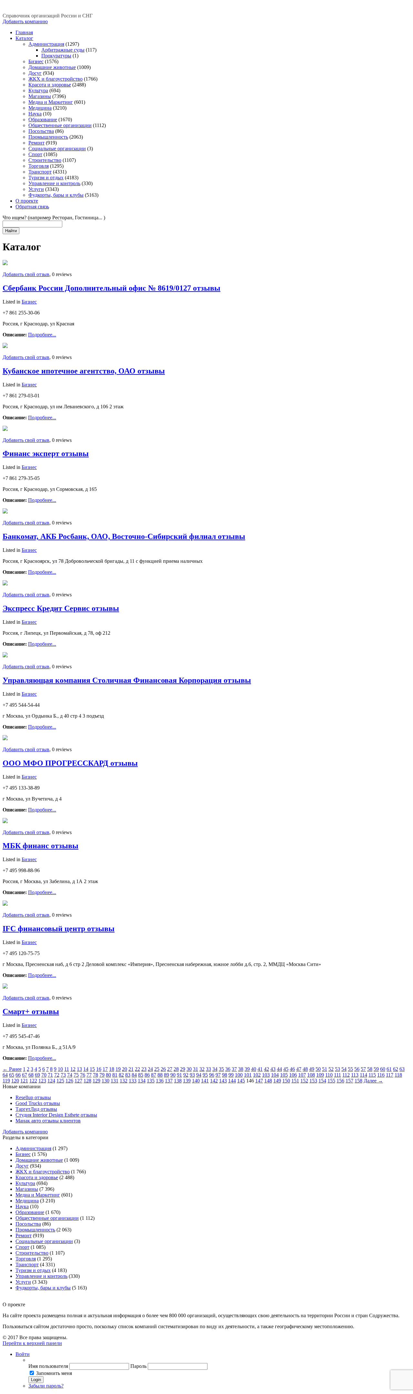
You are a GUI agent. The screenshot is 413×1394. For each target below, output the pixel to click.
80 (108, 1075)
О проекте (26, 201)
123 (42, 1080)
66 (18, 1075)
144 (232, 1080)
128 (87, 1080)
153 (313, 1080)
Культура (38, 90)
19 (118, 1069)
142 (214, 1080)
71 (50, 1075)
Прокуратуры (56, 55)
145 (241, 1080)
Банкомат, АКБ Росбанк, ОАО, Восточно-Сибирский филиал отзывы (124, 536)
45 (285, 1069)
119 (6, 1080)
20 (124, 1069)
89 (166, 1075)
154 (322, 1080)
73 (63, 1075)
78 (95, 1075)
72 (56, 1075)
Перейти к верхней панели (32, 1343)
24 (150, 1069)
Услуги (36, 189)
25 (156, 1069)
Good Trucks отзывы (37, 1103)
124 (51, 1080)
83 (127, 1075)
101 (248, 1075)
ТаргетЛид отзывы (36, 1109)
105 (284, 1075)
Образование (42, 119)
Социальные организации (57, 148)
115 (372, 1075)
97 (218, 1075)
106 (293, 1075)
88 (160, 1075)
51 (324, 1069)
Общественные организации (60, 125)
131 (114, 1080)
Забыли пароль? (46, 1386)
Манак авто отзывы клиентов (48, 1120)
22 (137, 1069)
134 (142, 1080)
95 (205, 1075)
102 (257, 1075)
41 (260, 1069)
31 (195, 1069)
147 (259, 1080)
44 (279, 1069)
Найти (11, 230)
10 (60, 1069)
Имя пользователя (48, 1366)
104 (275, 1075)
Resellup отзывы (33, 1097)
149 (277, 1080)
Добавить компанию (25, 21)
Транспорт (40, 171)
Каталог (24, 38)
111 (337, 1075)
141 (205, 1080)
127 (78, 1080)
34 (214, 1069)
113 (354, 1075)
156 (340, 1080)
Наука (35, 113)
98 (224, 1075)
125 (60, 1080)
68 (31, 1075)
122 (33, 1080)
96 (211, 1075)
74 (69, 1075)
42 (266, 1069)
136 (160, 1080)
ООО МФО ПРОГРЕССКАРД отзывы (70, 763)
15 (92, 1069)
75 (76, 1075)
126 (69, 1080)
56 (356, 1069)
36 (227, 1069)
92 (185, 1075)
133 (132, 1080)
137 (169, 1080)
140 (196, 1080)
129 (96, 1080)
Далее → (373, 1080)
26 (163, 1069)
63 (402, 1069)
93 (192, 1075)
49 (311, 1069)
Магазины (39, 96)
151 (295, 1080)
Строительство (44, 160)
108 (311, 1075)
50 (318, 1069)
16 (98, 1069)
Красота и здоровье (49, 84)
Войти (22, 1354)
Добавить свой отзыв (26, 274)
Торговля (38, 166)
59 (376, 1069)
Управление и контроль (54, 183)
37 (234, 1069)
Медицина (40, 108)
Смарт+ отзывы (31, 1011)
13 (79, 1069)
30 (189, 1069)
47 (298, 1069)
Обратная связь (32, 206)
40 (253, 1069)
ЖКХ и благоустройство (55, 79)
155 (331, 1080)
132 (123, 1080)
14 (85, 1069)
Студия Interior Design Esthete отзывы (56, 1115)
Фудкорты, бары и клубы (56, 195)
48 (305, 1069)
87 (153, 1075)
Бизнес (36, 61)
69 (37, 1075)
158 (358, 1080)
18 (111, 1069)
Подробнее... (42, 334)
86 (147, 1075)
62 (395, 1069)
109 (320, 1075)
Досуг (35, 73)
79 (102, 1075)
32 (202, 1069)
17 (105, 1069)
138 (178, 1080)
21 (131, 1069)
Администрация (46, 44)
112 (346, 1075)
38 (240, 1069)
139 (187, 1080)
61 (389, 1069)
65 (11, 1075)
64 (5, 1075)
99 (231, 1075)
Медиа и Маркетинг (50, 102)
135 (151, 1080)
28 (176, 1069)
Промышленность (48, 137)
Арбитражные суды (63, 50)
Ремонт (36, 142)
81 (114, 1075)
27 (169, 1069)
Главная (24, 32)
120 (15, 1080)
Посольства (41, 131)
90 (173, 1075)
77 (89, 1075)
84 (134, 1075)
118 (398, 1075)
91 (179, 1075)
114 (363, 1075)
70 (43, 1075)
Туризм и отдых (46, 177)
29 (182, 1069)
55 (350, 1069)
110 (329, 1075)
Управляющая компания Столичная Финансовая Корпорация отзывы (127, 680)
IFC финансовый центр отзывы (59, 928)
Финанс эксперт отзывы (46, 453)
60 (382, 1069)
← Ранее (12, 1069)
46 (292, 1069)
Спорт (35, 154)
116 (381, 1075)
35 (221, 1069)
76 (82, 1075)
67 (24, 1075)
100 (239, 1075)
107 (302, 1075)
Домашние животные (52, 67)
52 (331, 1069)
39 (247, 1069)
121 (24, 1080)
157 (349, 1080)
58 (369, 1069)
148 (268, 1080)
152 (304, 1080)
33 (208, 1069)
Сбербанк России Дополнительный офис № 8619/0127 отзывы (111, 288)
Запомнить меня (54, 1373)
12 (73, 1069)
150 (286, 1080)
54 (344, 1069)
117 (389, 1075)
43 (273, 1069)
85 (140, 1075)
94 (198, 1075)
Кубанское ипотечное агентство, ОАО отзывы (84, 371)
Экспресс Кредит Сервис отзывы (61, 608)
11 (66, 1069)
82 (121, 1075)
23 (143, 1069)
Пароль (138, 1366)
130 (105, 1080)
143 (223, 1080)
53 (337, 1069)
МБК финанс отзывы (40, 845)
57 (363, 1069)
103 (266, 1075)
